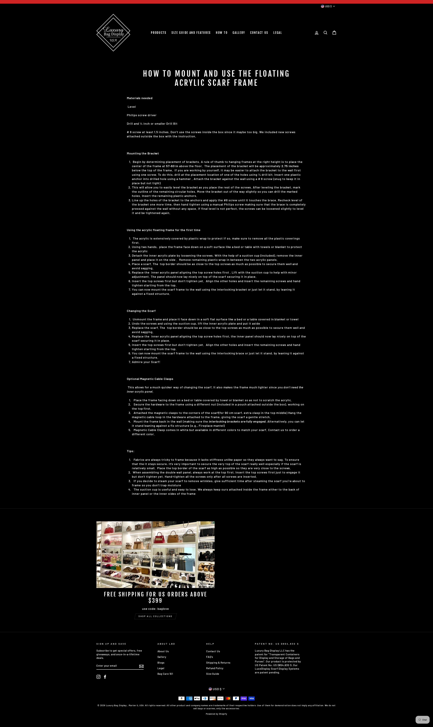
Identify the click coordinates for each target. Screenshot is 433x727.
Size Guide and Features (191, 33)
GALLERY (239, 33)
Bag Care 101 (165, 673)
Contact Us (213, 651)
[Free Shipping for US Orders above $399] (155, 554)
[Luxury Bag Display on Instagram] (98, 677)
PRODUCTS (158, 33)
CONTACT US (259, 33)
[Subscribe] (141, 666)
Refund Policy (214, 668)
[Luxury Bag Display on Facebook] (105, 677)
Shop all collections (156, 616)
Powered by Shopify (216, 713)
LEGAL (277, 33)
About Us (163, 651)
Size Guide (212, 673)
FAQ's (209, 656)
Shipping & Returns (218, 662)
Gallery (161, 656)
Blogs (161, 662)
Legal (161, 668)
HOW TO (221, 33)
